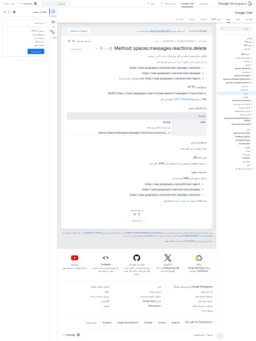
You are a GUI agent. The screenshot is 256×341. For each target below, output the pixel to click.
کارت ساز (179, 19)
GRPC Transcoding (184, 99)
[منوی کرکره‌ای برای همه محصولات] (161, 3)
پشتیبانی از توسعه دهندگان (202, 306)
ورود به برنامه (9, 3)
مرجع (228, 19)
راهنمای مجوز (181, 200)
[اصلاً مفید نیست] (69, 41)
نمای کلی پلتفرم (207, 291)
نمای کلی (249, 19)
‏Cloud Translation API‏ (160, 31)
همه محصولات (170, 3)
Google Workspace (185, 41)
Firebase (148, 322)
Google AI (107, 322)
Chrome (162, 322)
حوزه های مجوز (174, 61)
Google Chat (187, 3)
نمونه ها (203, 19)
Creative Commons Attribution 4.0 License (143, 233)
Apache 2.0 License (93, 233)
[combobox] (56, 3)
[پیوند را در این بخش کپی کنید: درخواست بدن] (188, 142)
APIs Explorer (154, 306)
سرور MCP (216, 19)
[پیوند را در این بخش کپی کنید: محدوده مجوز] (188, 172)
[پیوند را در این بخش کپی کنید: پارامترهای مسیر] (185, 108)
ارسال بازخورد (76, 49)
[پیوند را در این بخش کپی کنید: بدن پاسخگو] (190, 157)
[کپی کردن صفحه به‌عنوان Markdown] (101, 48)
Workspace (238, 4)
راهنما (238, 19)
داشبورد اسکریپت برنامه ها (151, 296)
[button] (236, 42)
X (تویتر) (105, 301)
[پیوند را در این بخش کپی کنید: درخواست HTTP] (185, 87)
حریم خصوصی (199, 335)
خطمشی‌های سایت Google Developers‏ (198, 236)
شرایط (210, 335)
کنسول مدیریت (155, 291)
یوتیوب (106, 306)
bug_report (14, 12)
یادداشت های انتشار (205, 301)
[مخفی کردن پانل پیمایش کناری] (220, 336)
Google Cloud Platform (128, 322)
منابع (153, 3)
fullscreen (9, 12)
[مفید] (73, 41)
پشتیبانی (191, 19)
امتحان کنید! (36, 51)
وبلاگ (107, 291)
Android (175, 322)
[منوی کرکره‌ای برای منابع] (147, 3)
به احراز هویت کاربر (198, 61)
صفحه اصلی (203, 3)
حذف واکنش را (160, 56)
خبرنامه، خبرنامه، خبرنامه (99, 296)
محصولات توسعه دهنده (204, 296)
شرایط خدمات (207, 310)
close (5, 12)
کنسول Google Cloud (152, 301)
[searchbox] (236, 28)
